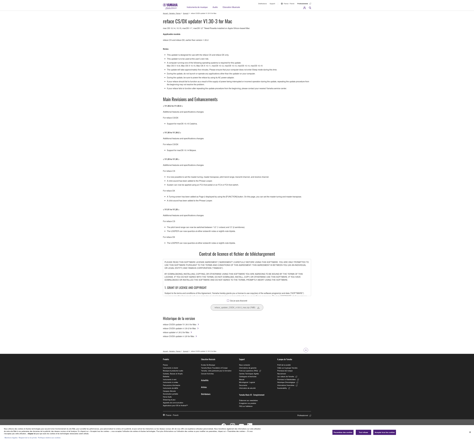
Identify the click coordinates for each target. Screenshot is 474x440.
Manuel (241, 379)
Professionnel (302, 415)
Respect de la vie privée (28, 437)
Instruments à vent (169, 379)
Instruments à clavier (170, 368)
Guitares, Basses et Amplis (173, 373)
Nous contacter (244, 365)
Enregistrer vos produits (247, 403)
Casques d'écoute (169, 391)
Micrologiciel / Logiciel (247, 382)
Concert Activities (207, 373)
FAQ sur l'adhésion (246, 406)
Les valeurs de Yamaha (285, 376)
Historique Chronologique (286, 382)
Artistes (204, 387)
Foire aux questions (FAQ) (248, 370)
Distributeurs (262, 3)
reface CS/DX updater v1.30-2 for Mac (179, 328)
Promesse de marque (285, 370)
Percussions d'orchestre (171, 385)
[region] (237, 432)
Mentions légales (11, 437)
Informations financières (285, 385)
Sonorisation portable (170, 394)
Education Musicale (231, 7)
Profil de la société (284, 365)
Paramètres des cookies (343, 432)
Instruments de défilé (170, 388)
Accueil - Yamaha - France (172, 13)
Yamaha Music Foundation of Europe (214, 368)
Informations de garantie (247, 368)
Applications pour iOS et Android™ (175, 405)
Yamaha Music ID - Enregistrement (251, 394)
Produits (166, 359)
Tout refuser (363, 432)
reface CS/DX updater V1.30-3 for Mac (179, 324)
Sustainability (282, 388)
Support (272, 3)
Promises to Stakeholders (286, 379)
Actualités (204, 380)
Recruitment (281, 373)
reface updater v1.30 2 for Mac (176, 332)
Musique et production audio (173, 370)
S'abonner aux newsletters (248, 400)
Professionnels (302, 3)
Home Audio (167, 397)
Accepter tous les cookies (385, 432)
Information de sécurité (247, 388)
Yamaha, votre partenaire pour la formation (216, 370)
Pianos (165, 365)
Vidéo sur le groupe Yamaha (287, 368)
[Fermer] (470, 432)
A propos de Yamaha (284, 359)
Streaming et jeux (169, 399)
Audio (215, 7)
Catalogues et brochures (248, 376)
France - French (289, 3)
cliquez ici (32, 433)
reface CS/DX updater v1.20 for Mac (178, 336)
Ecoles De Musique (208, 365)
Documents (243, 385)
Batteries (166, 376)
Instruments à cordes (170, 382)
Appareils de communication (173, 402)
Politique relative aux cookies (49, 437)
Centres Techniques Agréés (249, 373)
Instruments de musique (197, 7)
